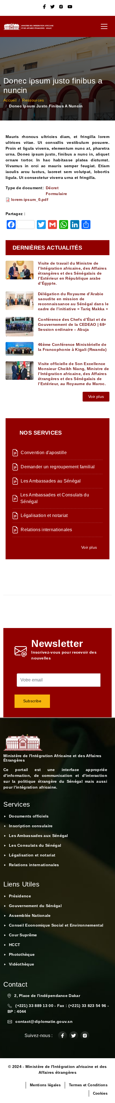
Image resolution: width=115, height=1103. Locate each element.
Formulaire (56, 193)
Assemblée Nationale (30, 915)
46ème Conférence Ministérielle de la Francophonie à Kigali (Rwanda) (72, 347)
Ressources (33, 100)
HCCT (14, 944)
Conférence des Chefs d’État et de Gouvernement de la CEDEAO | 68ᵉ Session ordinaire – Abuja (72, 324)
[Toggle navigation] (104, 26)
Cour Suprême (23, 935)
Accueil (9, 100)
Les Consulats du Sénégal (35, 845)
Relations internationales (46, 529)
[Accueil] (30, 26)
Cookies (100, 1093)
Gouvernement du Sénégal (35, 905)
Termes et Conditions (88, 1085)
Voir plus (96, 396)
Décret (52, 188)
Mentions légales (45, 1085)
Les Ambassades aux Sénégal (38, 835)
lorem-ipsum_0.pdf (29, 199)
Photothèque (22, 954)
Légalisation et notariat (44, 515)
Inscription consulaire (31, 826)
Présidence (20, 896)
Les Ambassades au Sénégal (51, 481)
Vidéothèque (21, 964)
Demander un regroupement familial (58, 466)
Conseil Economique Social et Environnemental (56, 925)
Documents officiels (29, 816)
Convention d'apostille (44, 452)
